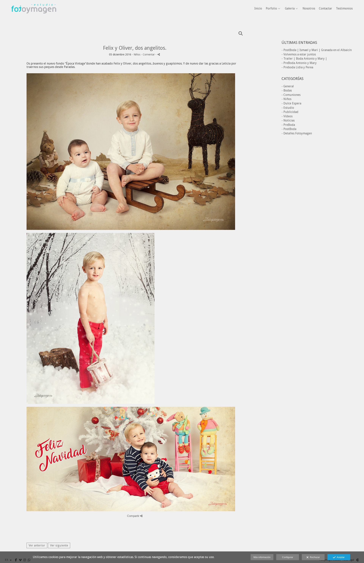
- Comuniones (291, 95)
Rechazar (314, 557)
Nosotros (309, 8)
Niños (137, 54)
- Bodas (287, 90)
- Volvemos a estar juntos (299, 54)
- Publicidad (290, 112)
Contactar (325, 8)
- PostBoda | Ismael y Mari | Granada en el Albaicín (317, 50)
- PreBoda (288, 125)
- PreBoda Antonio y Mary (299, 63)
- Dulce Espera (291, 103)
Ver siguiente (59, 545)
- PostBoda (289, 129)
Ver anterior (37, 545)
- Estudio (288, 108)
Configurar (287, 557)
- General (288, 86)
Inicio (258, 8)
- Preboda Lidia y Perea (297, 67)
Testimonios (344, 8)
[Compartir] (158, 54)
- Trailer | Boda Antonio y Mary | (304, 58)
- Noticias (288, 120)
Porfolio (271, 8)
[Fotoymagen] (33, 19)
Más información (262, 557)
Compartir (133, 515)
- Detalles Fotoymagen (297, 133)
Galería (290, 8)
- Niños (286, 99)
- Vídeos (287, 116)
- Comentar (148, 54)
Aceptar (340, 557)
